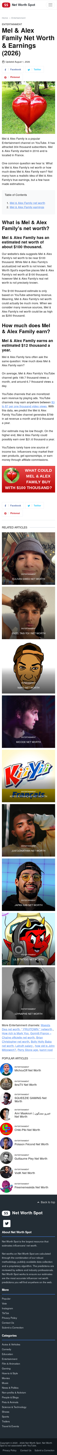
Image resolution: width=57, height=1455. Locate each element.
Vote (4, 1303)
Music (5, 1383)
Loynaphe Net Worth (28, 1013)
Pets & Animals (10, 1402)
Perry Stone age (28, 1050)
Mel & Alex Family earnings (27, 207)
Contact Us (8, 1322)
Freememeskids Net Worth (31, 1187)
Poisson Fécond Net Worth (32, 1144)
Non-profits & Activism (14, 1392)
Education (7, 1354)
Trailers (6, 1421)
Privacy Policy (9, 1317)
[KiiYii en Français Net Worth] (28, 776)
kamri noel (46, 1050)
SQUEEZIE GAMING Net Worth (31, 1099)
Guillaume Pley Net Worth (31, 1158)
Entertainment (18, 17)
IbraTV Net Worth (26, 1085)
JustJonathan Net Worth (28, 850)
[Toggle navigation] (50, 5)
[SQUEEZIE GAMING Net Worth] (6, 1098)
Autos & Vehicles (11, 1344)
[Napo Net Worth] (28, 667)
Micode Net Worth (28, 742)
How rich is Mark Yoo (15, 1033)
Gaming (6, 1368)
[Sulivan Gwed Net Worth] (28, 558)
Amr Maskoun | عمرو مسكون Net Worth (33, 1114)
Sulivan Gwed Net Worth (28, 578)
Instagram (7, 1308)
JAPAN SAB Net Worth (29, 905)
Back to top (47, 1202)
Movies (6, 1378)
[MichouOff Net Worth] (6, 1069)
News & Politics (10, 1387)
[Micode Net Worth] (28, 721)
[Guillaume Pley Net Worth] (6, 1157)
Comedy (6, 1349)
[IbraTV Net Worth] (6, 1083)
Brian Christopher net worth (22, 1039)
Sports (5, 1416)
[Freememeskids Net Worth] (6, 1186)
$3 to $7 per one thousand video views (28, 404)
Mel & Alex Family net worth (27, 203)
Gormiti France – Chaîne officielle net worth (26, 1035)
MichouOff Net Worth (28, 1070)
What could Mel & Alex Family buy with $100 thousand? (28, 479)
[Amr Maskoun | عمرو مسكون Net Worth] (6, 1114)
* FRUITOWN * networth (37, 1029)
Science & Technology (14, 1407)
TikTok (5, 1313)
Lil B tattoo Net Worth (28, 959)
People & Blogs (10, 1397)
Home (5, 17)
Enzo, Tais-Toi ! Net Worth (28, 633)
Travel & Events (10, 1426)
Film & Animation (11, 1363)
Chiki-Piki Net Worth (27, 1130)
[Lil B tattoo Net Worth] (28, 939)
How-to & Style (10, 1373)
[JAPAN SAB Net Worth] (28, 884)
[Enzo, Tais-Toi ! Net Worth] (28, 613)
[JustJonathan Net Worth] (28, 830)
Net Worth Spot (23, 4)
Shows (5, 1411)
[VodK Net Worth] (6, 1172)
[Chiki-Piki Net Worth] (6, 1128)
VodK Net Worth (25, 1173)
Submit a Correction (13, 1327)
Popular (6, 1298)
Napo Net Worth (28, 687)
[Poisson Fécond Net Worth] (6, 1143)
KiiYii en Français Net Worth (28, 796)
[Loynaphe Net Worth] (28, 993)
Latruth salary (24, 1046)
